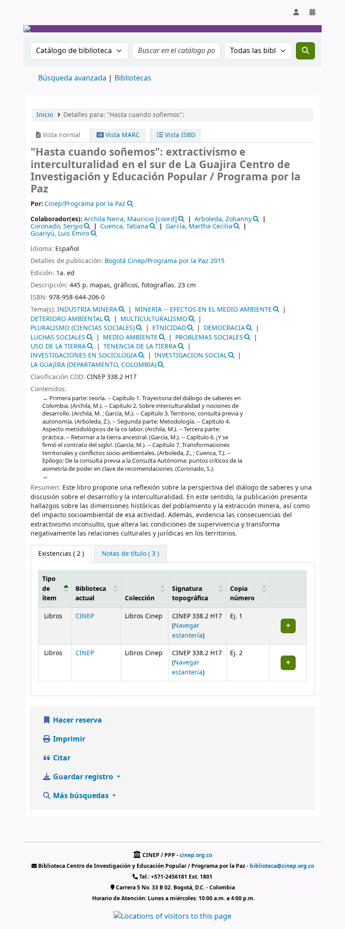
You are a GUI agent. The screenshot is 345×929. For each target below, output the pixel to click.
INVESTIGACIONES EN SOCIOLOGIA (84, 355)
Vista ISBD (179, 135)
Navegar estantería (187, 630)
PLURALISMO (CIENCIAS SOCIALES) (83, 328)
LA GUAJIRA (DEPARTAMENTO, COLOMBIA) (93, 365)
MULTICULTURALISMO (153, 319)
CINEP (84, 616)
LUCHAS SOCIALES (58, 337)
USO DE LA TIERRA (58, 346)
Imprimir (68, 739)
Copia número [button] (242, 593)
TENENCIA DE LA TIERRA (140, 346)
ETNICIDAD (169, 328)
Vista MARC (122, 135)
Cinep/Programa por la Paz (168, 261)
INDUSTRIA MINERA (87, 309)
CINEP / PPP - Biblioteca (47, 13)
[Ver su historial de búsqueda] (312, 12)
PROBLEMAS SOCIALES (209, 337)
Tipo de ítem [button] (49, 588)
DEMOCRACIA (224, 328)
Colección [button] (140, 598)
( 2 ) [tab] (61, 553)
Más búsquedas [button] (81, 796)
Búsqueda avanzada (72, 78)
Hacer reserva (76, 720)
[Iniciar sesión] (296, 12)
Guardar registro (83, 777)
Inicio (44, 115)
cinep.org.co (196, 855)
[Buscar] (305, 50)
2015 (217, 261)
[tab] (130, 554)
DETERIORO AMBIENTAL (67, 319)
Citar (61, 758)
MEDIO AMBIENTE (130, 337)
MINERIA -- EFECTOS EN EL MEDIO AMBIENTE (203, 309)
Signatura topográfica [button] (190, 593)
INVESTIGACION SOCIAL (191, 355)
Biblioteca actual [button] (90, 593)
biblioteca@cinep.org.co (282, 866)
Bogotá (115, 261)
